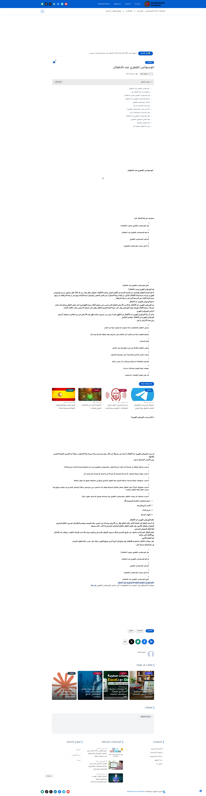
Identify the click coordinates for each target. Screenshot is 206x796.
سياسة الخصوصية (104, 4)
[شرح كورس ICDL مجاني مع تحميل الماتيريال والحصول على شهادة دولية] (115, 752)
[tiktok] (46, 4)
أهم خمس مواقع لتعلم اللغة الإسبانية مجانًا (65, 406)
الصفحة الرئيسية (156, 749)
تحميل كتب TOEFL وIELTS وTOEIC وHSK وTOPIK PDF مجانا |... (115, 53)
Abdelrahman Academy (136, 792)
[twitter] (50, 4)
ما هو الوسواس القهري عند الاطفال (137, 99)
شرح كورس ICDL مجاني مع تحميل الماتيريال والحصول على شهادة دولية (97, 753)
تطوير (131, 630)
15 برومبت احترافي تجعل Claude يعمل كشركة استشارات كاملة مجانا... (66, 693)
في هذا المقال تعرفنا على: (141, 126)
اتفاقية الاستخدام (156, 752)
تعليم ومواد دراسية (113, 11)
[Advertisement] (103, 34)
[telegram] (62, 4)
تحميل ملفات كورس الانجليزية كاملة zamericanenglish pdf (99, 779)
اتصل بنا (137, 4)
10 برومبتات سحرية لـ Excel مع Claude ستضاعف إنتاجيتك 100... (117, 693)
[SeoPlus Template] (164, 791)
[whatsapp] (42, 4)
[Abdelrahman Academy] (154, 4)
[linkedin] (54, 4)
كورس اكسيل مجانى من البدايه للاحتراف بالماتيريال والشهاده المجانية (97, 766)
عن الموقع (117, 4)
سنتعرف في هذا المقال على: (140, 92)
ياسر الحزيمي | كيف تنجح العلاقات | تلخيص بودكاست (116, 406)
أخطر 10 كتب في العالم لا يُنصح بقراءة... (91, 406)
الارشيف (128, 4)
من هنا (93, 586)
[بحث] (42, 11)
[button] (144, 641)
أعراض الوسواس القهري (141, 102)
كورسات (140, 11)
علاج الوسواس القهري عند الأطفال (138, 116)
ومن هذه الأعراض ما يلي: (141, 106)
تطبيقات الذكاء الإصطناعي (155, 11)
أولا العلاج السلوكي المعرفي (140, 119)
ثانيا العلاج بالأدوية (143, 123)
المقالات (129, 11)
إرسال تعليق (145, 716)
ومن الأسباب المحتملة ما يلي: (139, 113)
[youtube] (66, 4)
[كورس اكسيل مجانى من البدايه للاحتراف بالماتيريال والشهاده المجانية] (115, 765)
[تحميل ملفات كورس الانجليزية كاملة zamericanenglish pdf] (115, 777)
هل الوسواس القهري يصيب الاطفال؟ (137, 95)
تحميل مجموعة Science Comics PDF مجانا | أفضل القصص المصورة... (142, 693)
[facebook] (58, 4)
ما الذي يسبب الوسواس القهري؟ (138, 109)
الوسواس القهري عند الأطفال (139, 89)
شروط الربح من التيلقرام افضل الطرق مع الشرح (144, 406)
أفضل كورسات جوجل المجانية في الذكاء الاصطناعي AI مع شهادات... (91, 693)
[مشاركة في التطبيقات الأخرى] (125, 641)
